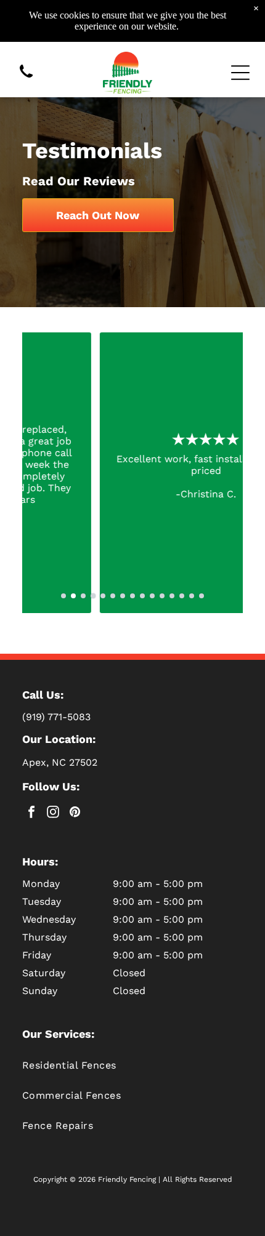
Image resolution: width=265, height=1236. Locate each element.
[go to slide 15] (201, 595)
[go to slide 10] (152, 595)
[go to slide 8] (132, 595)
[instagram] (53, 813)
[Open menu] (240, 72)
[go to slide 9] (142, 595)
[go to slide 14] (191, 595)
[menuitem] (132, 1065)
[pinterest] (74, 813)
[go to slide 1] (63, 595)
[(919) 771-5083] (26, 78)
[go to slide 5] (102, 595)
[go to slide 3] (83, 595)
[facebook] (31, 813)
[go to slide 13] (181, 595)
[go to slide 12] (171, 595)
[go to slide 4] (93, 595)
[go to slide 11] (162, 595)
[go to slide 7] (122, 595)
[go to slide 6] (112, 595)
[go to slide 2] (73, 595)
